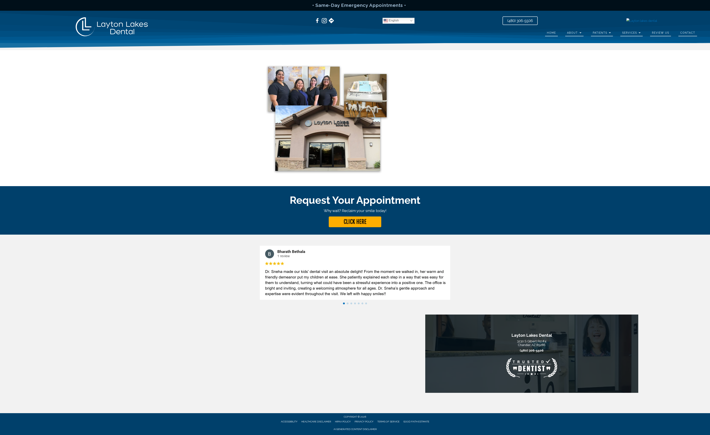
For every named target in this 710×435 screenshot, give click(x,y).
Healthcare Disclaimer (316, 421)
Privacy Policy (364, 421)
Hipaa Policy (343, 421)
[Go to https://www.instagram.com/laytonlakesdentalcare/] (324, 21)
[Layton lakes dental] (642, 20)
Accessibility (289, 421)
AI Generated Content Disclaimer (355, 429)
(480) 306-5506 (532, 350)
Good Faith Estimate (416, 421)
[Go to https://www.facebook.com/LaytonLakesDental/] (317, 21)
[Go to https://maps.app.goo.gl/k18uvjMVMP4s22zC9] (331, 21)
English (393, 20)
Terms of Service (388, 421)
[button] (355, 221)
